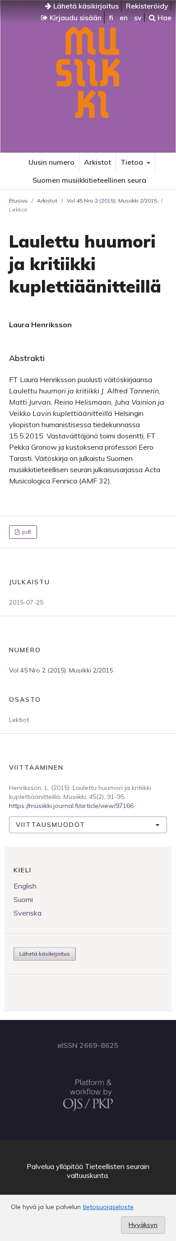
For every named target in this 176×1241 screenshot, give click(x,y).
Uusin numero (51, 162)
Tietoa (132, 162)
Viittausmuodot (50, 825)
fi (111, 17)
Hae (163, 17)
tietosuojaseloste (108, 1207)
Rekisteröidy (147, 5)
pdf (26, 531)
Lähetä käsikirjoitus (85, 5)
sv (138, 17)
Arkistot (97, 162)
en (124, 17)
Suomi (23, 899)
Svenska (28, 912)
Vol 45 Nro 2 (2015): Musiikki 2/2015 (112, 200)
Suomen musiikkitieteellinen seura (89, 180)
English (25, 885)
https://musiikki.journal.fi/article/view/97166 (71, 806)
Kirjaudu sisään (75, 17)
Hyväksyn (143, 1225)
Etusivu (18, 200)
